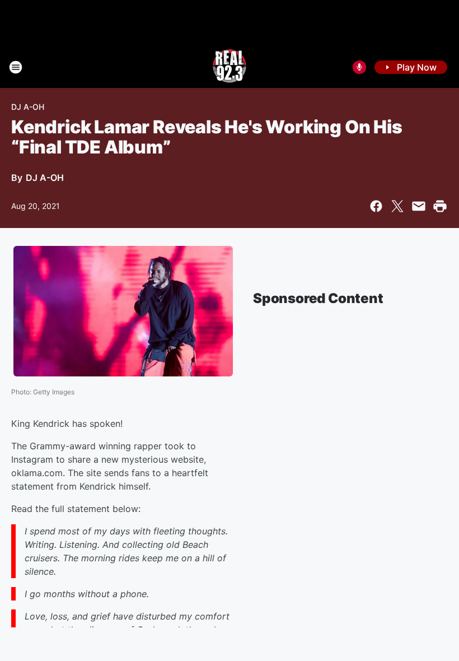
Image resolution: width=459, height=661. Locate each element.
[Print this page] (440, 206)
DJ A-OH (27, 106)
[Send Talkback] (359, 67)
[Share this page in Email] (419, 206)
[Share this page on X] (397, 206)
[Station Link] (229, 67)
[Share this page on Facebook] (376, 206)
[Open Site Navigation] (15, 67)
